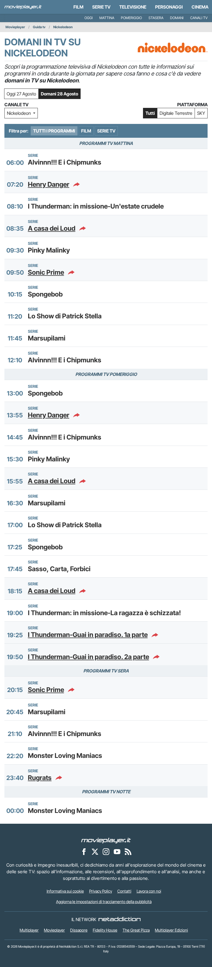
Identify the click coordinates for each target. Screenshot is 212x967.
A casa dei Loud (51, 228)
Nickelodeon (63, 27)
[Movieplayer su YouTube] (117, 851)
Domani (177, 18)
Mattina (106, 18)
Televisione (132, 7)
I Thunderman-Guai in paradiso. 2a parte (88, 657)
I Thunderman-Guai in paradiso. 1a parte (88, 635)
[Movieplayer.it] (23, 7)
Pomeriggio (131, 18)
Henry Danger (48, 184)
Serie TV (101, 7)
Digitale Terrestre (176, 113)
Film (78, 7)
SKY (201, 113)
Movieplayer (15, 27)
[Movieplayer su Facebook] (83, 851)
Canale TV (16, 104)
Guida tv (39, 27)
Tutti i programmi (54, 131)
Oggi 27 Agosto (21, 94)
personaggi (169, 7)
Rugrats (40, 778)
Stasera (156, 18)
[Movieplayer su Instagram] (106, 851)
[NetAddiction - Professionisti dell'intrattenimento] (120, 919)
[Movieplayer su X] (94, 851)
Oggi (88, 18)
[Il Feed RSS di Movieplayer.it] (128, 851)
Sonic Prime (46, 272)
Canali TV (199, 18)
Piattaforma (192, 104)
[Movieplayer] (106, 840)
